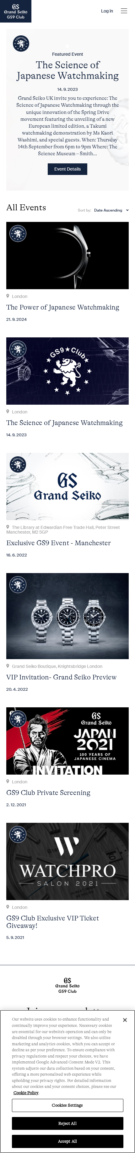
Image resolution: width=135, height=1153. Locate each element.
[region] (67, 1081)
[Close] (125, 1020)
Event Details (67, 169)
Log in (107, 11)
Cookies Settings (67, 1105)
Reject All (67, 1123)
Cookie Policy (26, 1092)
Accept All (67, 1141)
